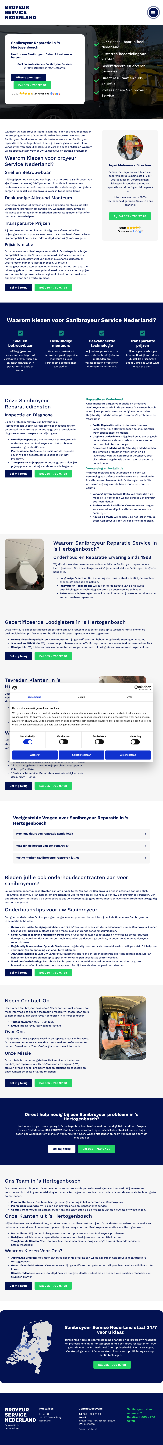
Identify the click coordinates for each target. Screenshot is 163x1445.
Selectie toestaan (81, 755)
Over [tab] (129, 697)
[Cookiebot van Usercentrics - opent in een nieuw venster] (137, 687)
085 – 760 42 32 (44, 1021)
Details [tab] (81, 697)
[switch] (63, 741)
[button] (35, 94)
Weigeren (35, 755)
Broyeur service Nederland (20, 12)
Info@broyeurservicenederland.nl (97, 1420)
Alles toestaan (128, 755)
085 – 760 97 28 (92, 1414)
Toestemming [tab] (33, 697)
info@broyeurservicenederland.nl (40, 1025)
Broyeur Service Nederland (20, 1415)
